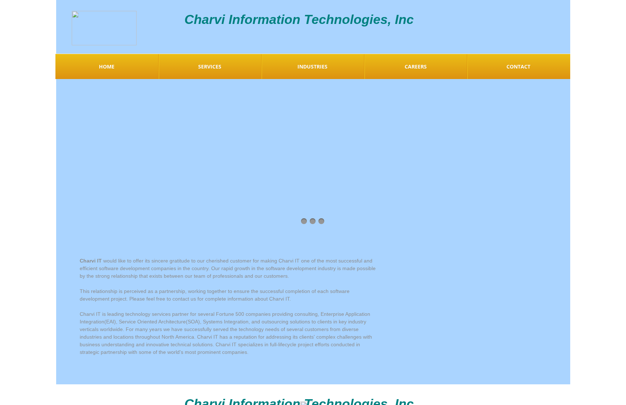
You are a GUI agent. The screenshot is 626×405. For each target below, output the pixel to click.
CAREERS (416, 66)
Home (106, 66)
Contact (518, 66)
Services (209, 66)
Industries (312, 66)
